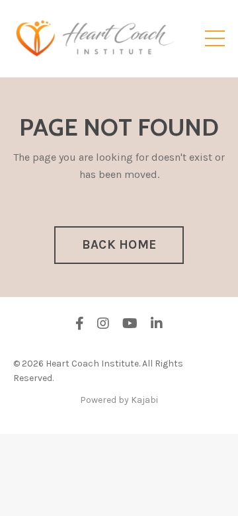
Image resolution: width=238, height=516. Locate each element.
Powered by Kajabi (119, 400)
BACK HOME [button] (119, 244)
